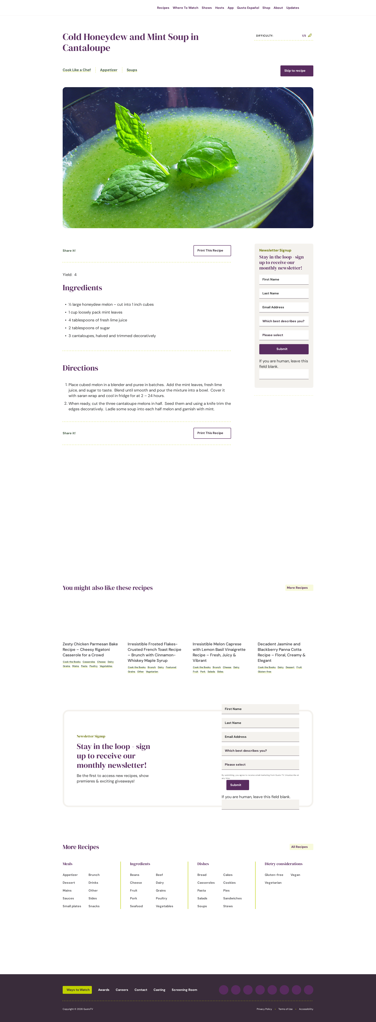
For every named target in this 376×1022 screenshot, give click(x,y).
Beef (159, 875)
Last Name (270, 293)
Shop (266, 8)
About (278, 8)
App (231, 8)
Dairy (111, 662)
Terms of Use (285, 1009)
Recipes (163, 8)
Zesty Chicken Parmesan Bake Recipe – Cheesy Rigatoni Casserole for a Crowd (90, 649)
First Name (270, 279)
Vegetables (106, 666)
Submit (282, 349)
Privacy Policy (264, 1009)
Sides (220, 671)
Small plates (72, 906)
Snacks (94, 906)
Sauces (68, 898)
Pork (202, 671)
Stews (228, 906)
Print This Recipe (210, 250)
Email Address (273, 307)
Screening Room (184, 990)
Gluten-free (264, 671)
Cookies (229, 883)
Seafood (136, 906)
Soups (132, 70)
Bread (201, 875)
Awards (103, 990)
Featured (171, 667)
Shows (207, 8)
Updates (292, 8)
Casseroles (89, 662)
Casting (159, 990)
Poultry (93, 666)
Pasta (84, 666)
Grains (66, 666)
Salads (211, 671)
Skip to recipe (295, 71)
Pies (226, 890)
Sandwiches (232, 898)
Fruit (195, 671)
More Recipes (297, 588)
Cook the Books (71, 662)
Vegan (295, 875)
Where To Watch (185, 8)
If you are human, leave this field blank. (256, 796)
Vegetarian (152, 671)
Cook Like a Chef (77, 70)
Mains (75, 666)
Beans (134, 875)
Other (140, 671)
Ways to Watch (78, 990)
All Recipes (299, 847)
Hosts (219, 8)
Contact (141, 990)
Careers (122, 990)
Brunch (152, 667)
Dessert (290, 667)
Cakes (228, 875)
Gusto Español (248, 8)
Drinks (93, 883)
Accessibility (306, 1009)
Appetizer (108, 70)
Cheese (101, 662)
